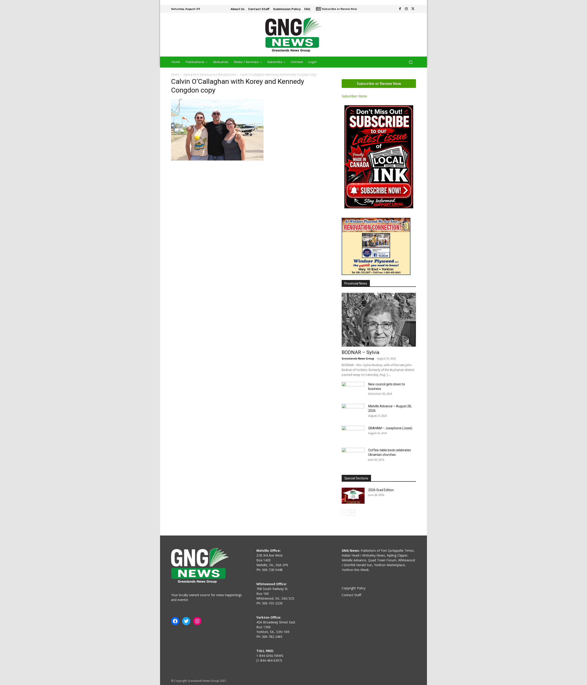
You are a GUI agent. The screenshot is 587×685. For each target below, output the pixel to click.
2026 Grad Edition (381, 490)
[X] (413, 9)
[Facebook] (400, 9)
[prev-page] (344, 512)
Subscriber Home (354, 96)
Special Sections (356, 478)
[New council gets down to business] (353, 390)
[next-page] (352, 512)
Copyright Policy (353, 588)
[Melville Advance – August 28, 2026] (353, 412)
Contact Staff (351, 595)
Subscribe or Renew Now (379, 83)
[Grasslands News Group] (293, 35)
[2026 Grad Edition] (353, 496)
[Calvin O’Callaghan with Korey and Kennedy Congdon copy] (217, 159)
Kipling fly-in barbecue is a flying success (209, 74)
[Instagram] (406, 9)
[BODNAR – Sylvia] (379, 320)
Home (175, 74)
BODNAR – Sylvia (360, 352)
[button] (410, 62)
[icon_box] (336, 9)
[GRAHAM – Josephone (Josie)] (353, 434)
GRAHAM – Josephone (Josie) (390, 428)
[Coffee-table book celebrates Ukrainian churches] (353, 456)
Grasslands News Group (358, 358)
